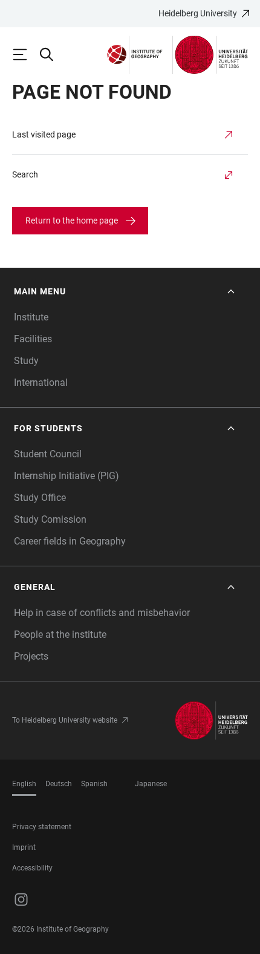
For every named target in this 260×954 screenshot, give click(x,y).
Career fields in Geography (70, 541)
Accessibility (32, 868)
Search (25, 174)
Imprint (24, 847)
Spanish (94, 784)
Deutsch (58, 784)
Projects (31, 656)
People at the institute (60, 634)
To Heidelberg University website (64, 720)
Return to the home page (71, 220)
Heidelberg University (197, 13)
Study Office (40, 497)
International (41, 382)
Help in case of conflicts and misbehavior (102, 612)
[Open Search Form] (52, 54)
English (24, 784)
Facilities (33, 339)
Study (26, 360)
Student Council (48, 454)
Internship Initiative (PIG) (66, 476)
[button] (125, 291)
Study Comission (50, 519)
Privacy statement (41, 827)
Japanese (151, 784)
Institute (31, 317)
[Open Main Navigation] (25, 54)
